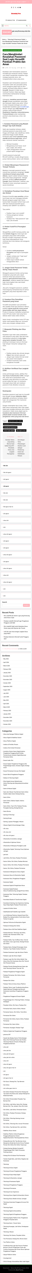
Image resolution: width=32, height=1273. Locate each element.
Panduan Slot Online (8, 980)
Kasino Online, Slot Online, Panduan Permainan (16, 865)
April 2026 (6, 662)
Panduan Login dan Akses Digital (12, 956)
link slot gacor (7, 472)
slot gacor (6, 479)
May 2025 (6, 700)
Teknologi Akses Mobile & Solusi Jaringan (15, 1198)
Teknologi (6, 1164)
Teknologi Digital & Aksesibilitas (12, 1211)
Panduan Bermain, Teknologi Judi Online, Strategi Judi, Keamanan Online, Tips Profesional (14, 934)
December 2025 (7, 676)
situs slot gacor (7, 534)
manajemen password (10, 427)
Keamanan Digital (8, 882)
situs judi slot (7, 1050)
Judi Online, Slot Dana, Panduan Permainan (15, 858)
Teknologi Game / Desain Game (12, 1223)
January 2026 (7, 672)
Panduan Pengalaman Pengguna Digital (14, 971)
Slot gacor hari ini (8, 506)
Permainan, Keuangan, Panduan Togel (13, 1027)
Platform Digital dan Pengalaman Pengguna (15, 1031)
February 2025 (7, 710)
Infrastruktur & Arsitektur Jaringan (12, 839)
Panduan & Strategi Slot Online (11, 926)
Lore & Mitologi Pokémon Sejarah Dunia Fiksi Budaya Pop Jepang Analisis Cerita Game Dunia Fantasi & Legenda (16, 917)
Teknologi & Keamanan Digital (12, 50)
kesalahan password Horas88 (12, 424)
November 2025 (7, 679)
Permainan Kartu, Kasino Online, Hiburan (14, 1008)
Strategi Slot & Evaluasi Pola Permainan (14, 1155)
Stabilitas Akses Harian (9, 1130)
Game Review (7, 811)
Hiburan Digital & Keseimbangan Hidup (13, 825)
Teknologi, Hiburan (8, 1232)
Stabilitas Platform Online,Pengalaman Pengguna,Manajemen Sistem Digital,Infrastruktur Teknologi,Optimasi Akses (16, 1135)
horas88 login (24, 107)
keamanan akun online (15, 421)
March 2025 (6, 707)
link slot (5, 493)
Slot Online (6, 1085)
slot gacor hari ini (8, 1078)
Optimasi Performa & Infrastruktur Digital (14, 922)
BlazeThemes (19, 1270)
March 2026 (6, 666)
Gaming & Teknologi (8, 814)
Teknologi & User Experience (11, 1192)
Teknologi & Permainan (9, 1188)
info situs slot (7, 832)
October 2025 (7, 683)
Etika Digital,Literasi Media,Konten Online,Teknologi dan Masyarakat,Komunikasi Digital (15, 783)
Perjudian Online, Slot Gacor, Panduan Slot (14, 1005)
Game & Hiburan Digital (9, 788)
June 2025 (6, 697)
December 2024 (7, 717)
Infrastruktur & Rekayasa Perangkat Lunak (14, 846)
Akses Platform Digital (9, 741)
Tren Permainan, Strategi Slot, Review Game (15, 1238)
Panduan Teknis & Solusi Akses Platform (14, 984)
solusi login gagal (9, 430)
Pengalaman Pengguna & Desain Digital (14, 996)
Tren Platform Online (9, 1242)
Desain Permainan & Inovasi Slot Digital (14, 771)
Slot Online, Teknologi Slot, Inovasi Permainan (16, 1123)
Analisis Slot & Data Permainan (11, 748)
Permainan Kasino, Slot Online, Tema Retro (15, 1012)
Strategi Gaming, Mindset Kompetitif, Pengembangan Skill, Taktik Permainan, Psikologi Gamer (14, 1150)
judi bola (5, 854)
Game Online (6, 797)
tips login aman (21, 430)
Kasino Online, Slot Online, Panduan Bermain (15, 861)
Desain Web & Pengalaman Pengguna (13, 774)
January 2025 (7, 714)
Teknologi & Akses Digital (10, 1167)
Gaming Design (7, 818)
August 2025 (6, 690)
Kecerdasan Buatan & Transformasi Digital (14, 899)
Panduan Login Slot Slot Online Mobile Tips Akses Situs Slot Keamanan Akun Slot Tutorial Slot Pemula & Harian (16, 961)
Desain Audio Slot (8, 760)
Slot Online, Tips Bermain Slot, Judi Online (14, 1127)
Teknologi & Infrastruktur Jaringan (12, 1178)
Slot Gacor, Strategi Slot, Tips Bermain (13, 1081)
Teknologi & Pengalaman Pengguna (13, 1185)
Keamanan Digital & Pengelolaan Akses (14, 885)
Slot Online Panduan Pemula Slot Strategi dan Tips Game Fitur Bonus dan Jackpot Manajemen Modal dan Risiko (16, 1093)
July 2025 (6, 693)
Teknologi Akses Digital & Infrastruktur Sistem (16, 1195)
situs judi (5, 1047)
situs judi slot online (9, 1057)
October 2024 (7, 724)
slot (4, 527)
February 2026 (7, 669)
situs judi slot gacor (8, 1054)
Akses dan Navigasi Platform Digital (13, 734)
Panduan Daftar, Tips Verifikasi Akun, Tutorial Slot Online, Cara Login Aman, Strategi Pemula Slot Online (16, 941)
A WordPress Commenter (10, 649)
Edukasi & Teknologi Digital (10, 778)
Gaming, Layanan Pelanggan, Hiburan (13, 821)
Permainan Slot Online (9, 1015)
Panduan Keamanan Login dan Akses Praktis (15, 952)
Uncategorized (7, 1258)
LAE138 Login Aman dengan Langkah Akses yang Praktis (15, 1)
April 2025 (6, 703)
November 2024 (7, 721)
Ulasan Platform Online (9, 1254)
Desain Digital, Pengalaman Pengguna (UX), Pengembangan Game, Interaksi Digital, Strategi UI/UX (16, 765)
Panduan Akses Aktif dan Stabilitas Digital (14, 929)
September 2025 (7, 686)
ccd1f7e (6, 68)
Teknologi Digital (8, 1207)
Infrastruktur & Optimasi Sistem (12, 842)
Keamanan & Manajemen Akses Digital (14, 872)
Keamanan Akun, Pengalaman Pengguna (14, 878)
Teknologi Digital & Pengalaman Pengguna (14, 1214)
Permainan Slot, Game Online (11, 1024)
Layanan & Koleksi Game (10, 908)
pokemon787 (7, 1034)
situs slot (6, 520)
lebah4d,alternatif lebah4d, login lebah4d (14, 912)
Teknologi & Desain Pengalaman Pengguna (15, 1171)
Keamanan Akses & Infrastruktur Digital (14, 875)
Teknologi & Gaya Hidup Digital (11, 1174)
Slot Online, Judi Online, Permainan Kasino (15, 1109)
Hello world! (23, 649)
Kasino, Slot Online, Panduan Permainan (14, 868)
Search (4, 602)
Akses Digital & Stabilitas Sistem (12, 737)
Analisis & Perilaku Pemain (10, 744)
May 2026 (6, 659)
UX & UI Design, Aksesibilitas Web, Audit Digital (16, 1261)
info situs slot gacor (8, 835)
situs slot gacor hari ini (9, 1067)
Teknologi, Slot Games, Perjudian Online (14, 1235)
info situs (6, 828)
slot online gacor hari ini (10, 1088)
